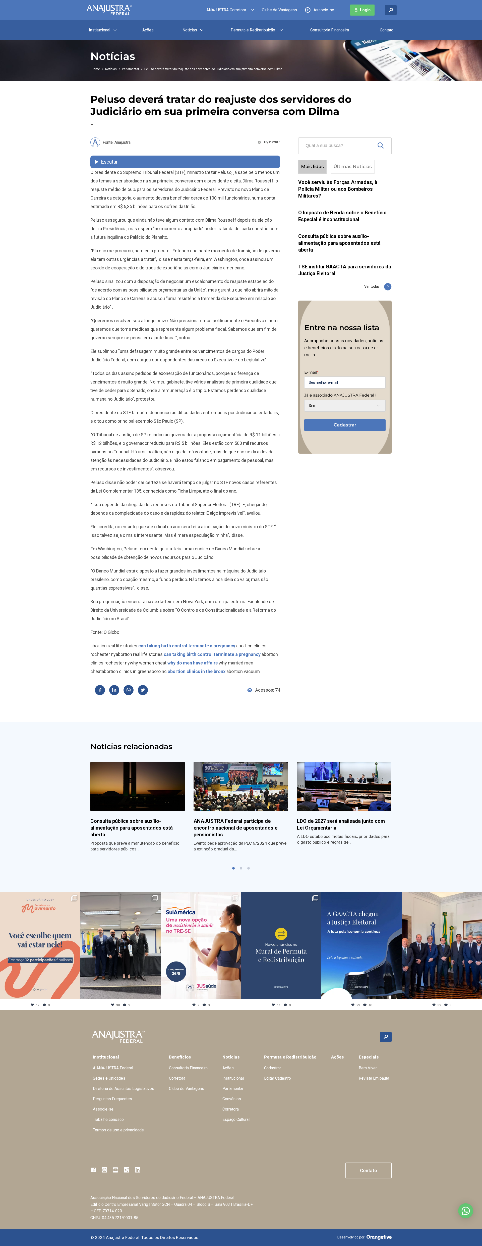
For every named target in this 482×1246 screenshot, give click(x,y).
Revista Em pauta (374, 1078)
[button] (233, 868)
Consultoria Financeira (329, 30)
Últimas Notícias (352, 166)
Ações (148, 30)
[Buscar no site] (391, 10)
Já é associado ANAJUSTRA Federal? (340, 395)
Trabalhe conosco (108, 1119)
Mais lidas (312, 166)
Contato (386, 30)
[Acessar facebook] (93, 1170)
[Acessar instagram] (104, 1170)
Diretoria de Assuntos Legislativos (123, 1088)
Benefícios (180, 1057)
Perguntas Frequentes (112, 1098)
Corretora (177, 1078)
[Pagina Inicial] (109, 10)
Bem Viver (368, 1068)
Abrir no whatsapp (465, 1210)
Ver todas (372, 286)
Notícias (190, 30)
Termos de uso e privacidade (118, 1130)
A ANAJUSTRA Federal (113, 1068)
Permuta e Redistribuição (253, 30)
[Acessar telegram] (127, 1170)
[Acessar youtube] (115, 1170)
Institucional (99, 30)
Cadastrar (345, 425)
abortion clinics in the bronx (196, 671)
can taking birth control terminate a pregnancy (186, 645)
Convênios (231, 1098)
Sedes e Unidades (109, 1078)
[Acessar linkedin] (138, 1170)
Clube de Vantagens (279, 10)
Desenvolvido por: (351, 1237)
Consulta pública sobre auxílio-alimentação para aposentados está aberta (339, 243)
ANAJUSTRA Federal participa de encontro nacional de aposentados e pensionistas (235, 828)
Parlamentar (130, 69)
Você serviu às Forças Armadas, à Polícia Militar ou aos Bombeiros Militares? (337, 189)
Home (96, 69)
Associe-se (324, 10)
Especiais (369, 1057)
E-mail (311, 372)
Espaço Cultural (236, 1119)
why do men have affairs (192, 662)
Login (365, 10)
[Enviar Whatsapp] (129, 690)
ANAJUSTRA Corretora (226, 10)
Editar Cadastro (277, 1078)
